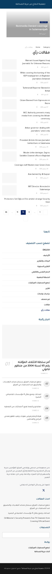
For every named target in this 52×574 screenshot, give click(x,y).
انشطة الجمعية (43, 278)
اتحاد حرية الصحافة (42, 552)
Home (38, 47)
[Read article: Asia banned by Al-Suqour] (9, 178)
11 (17, 212)
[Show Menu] (48, 4)
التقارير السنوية (44, 267)
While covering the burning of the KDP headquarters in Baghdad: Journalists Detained (35, 76)
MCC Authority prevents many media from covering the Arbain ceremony (36, 116)
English (44, 22)
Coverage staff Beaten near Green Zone (32, 165)
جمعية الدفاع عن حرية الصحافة (30, 4)
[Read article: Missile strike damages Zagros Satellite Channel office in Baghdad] (9, 156)
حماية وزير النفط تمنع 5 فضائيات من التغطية (22, 407)
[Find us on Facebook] (49, 491)
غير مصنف (45, 299)
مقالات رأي (29, 47)
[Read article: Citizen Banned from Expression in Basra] (9, 104)
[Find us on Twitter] (43, 491)
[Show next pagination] (26, 218)
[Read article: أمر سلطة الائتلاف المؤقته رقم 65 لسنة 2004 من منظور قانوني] (26, 342)
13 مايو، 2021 (44, 67)
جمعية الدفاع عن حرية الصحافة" (32, 568)
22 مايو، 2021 (44, 95)
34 (6, 212)
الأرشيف (46, 256)
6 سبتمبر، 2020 (44, 178)
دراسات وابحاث (43, 294)
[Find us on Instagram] (38, 491)
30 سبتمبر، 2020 (43, 147)
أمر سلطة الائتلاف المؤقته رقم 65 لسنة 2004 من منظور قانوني (32, 366)
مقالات (47, 305)
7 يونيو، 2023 (42, 34)
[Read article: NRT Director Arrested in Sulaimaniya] (9, 190)
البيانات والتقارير (43, 261)
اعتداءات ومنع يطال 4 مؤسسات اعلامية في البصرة (29, 513)
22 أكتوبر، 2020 (44, 122)
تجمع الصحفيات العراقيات (39, 283)
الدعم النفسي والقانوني (41, 272)
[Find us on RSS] (33, 491)
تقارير (48, 289)
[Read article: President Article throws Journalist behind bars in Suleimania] (9, 144)
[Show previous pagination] (45, 212)
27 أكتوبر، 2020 (44, 83)
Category (46, 47)
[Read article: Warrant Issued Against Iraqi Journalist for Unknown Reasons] (9, 64)
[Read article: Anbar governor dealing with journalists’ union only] (9, 132)
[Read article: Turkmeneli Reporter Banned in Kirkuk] (9, 92)
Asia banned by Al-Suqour (39, 174)
